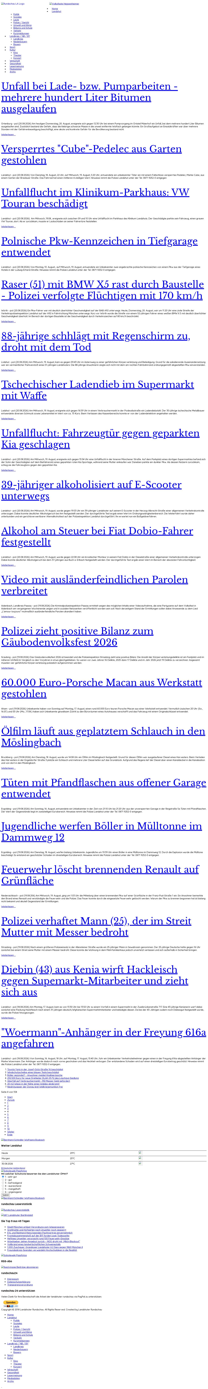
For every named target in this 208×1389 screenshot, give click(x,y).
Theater (17, 55)
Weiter (10, 1131)
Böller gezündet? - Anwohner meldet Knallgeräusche (34, 1075)
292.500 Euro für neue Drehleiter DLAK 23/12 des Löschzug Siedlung (43, 1078)
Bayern (17, 44)
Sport (12, 47)
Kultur (13, 50)
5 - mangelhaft (12, 1188)
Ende (9, 1134)
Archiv (13, 71)
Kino (15, 52)
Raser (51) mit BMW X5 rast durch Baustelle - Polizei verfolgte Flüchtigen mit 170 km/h (102, 290)
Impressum (13, 1279)
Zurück (11, 1100)
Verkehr (17, 30)
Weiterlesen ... (8, 134)
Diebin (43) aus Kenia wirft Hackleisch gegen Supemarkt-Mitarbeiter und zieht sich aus (94, 981)
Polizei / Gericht (21, 22)
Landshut (56, 11)
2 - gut (8, 1179)
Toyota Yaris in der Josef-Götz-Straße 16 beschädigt (35, 1069)
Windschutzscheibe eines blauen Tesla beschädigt (33, 1072)
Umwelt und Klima (22, 25)
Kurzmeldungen (21, 33)
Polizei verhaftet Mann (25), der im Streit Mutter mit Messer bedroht (96, 927)
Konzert (17, 58)
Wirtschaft (15, 60)
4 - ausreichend (12, 1185)
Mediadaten (16, 69)
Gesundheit (15, 63)
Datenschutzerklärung (18, 1281)
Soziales (17, 17)
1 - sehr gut (10, 1176)
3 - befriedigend (13, 1182)
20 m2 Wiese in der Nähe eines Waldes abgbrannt (33, 1083)
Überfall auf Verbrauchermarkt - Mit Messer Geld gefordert (38, 1081)
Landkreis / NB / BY (20, 36)
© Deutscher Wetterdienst (13, 1168)
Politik (16, 14)
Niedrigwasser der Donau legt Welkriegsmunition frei (35, 1086)
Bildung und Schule (22, 28)
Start (9, 1097)
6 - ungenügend (12, 1192)
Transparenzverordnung (20, 1284)
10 (8, 1128)
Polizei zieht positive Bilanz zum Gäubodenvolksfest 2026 (77, 637)
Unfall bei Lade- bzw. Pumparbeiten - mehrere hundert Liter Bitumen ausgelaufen (89, 98)
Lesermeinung (17, 66)
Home (55, 8)
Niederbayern (20, 41)
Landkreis (18, 39)
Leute (16, 19)
